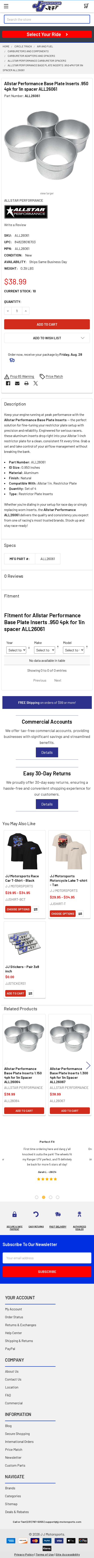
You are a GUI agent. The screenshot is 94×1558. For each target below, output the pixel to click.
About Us (12, 1371)
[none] (47, 145)
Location (11, 1387)
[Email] (17, 383)
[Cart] (87, 6)
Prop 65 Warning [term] (22, 376)
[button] (47, 338)
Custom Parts (15, 1465)
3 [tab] (50, 1197)
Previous (5, 1065)
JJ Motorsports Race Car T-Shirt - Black (22, 878)
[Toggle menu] (6, 6)
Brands (10, 1488)
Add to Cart (15, 993)
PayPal (10, 1348)
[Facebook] (8, 383)
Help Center (13, 1333)
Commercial (14, 1403)
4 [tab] (57, 1197)
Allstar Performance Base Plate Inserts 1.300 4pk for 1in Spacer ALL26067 (69, 1075)
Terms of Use (45, 1554)
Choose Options (18, 909)
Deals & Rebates (17, 1512)
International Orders (19, 1441)
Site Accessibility (68, 1554)
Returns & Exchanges (20, 1325)
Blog (8, 1425)
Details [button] (47, 752)
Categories (13, 1496)
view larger (47, 193)
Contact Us (13, 1379)
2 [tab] (43, 1197)
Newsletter (13, 1457)
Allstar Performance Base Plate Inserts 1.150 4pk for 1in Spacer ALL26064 (23, 1075)
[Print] (26, 383)
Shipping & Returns (19, 1341)
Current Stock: (20, 291)
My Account (13, 1309)
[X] (36, 383)
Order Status (14, 1317)
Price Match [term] (54, 376)
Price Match (13, 1449)
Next (88, 1065)
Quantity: (12, 301)
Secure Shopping (17, 1433)
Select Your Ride (44, 34)
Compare (35, 909)
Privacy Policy (24, 1554)
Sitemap (11, 1504)
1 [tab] (36, 1197)
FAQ (8, 1395)
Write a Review (15, 225)
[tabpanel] (47, 1162)
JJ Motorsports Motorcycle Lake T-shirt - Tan (68, 880)
